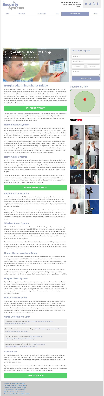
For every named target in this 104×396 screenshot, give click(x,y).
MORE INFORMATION (35, 187)
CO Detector (42, 13)
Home (7, 13)
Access (95, 13)
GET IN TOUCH (36, 375)
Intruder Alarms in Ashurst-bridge (14, 392)
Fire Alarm (21, 13)
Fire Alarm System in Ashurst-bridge (15, 385)
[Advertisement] (52, 32)
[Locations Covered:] (3, 1)
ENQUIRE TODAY (35, 108)
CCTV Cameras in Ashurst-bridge (14, 390)
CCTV (57, 13)
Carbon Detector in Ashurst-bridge (15, 387)
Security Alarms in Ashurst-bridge (14, 383)
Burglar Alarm (75, 13)
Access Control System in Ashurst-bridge (17, 394)
